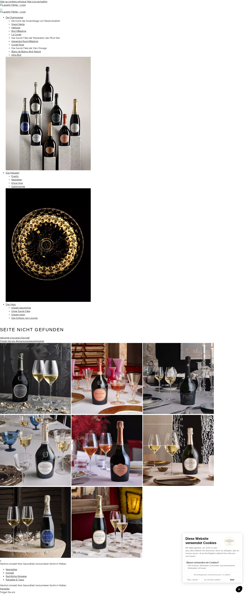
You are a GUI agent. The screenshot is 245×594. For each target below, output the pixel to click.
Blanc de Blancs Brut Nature (26, 51)
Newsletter (11, 569)
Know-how (17, 183)
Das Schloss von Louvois (24, 318)
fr (1, 588)
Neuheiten (16, 179)
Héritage (15, 27)
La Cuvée (16, 34)
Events (15, 176)
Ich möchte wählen (212, 580)
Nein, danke (192, 580)
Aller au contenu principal (13, 1)
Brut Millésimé (18, 31)
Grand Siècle (18, 24)
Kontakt (10, 573)
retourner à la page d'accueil (14, 337)
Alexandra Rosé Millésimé (24, 41)
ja (8, 588)
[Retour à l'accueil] (13, 5)
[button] (239, 589)
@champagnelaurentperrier (22, 341)
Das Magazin (12, 173)
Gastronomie (18, 186)
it (7, 588)
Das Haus (11, 304)
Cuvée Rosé (17, 44)
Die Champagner (14, 17)
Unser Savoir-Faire (20, 311)
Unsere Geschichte (21, 308)
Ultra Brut (16, 55)
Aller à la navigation (37, 1)
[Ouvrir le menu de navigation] (1, 9)
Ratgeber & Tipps (15, 579)
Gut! (232, 580)
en (3, 588)
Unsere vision (18, 314)
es (5, 588)
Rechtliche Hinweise (16, 576)
